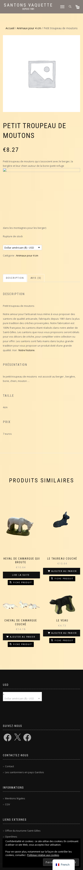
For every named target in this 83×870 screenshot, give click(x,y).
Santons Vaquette (28, 5)
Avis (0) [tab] (35, 277)
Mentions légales (15, 798)
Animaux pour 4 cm (29, 28)
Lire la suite (21, 575)
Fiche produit (22, 582)
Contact (9, 766)
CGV (7, 804)
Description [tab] (15, 277)
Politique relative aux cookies (43, 855)
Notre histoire (27, 350)
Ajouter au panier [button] (64, 571)
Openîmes (11, 836)
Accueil (10, 28)
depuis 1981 (28, 9)
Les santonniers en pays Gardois (24, 772)
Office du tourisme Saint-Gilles (23, 830)
